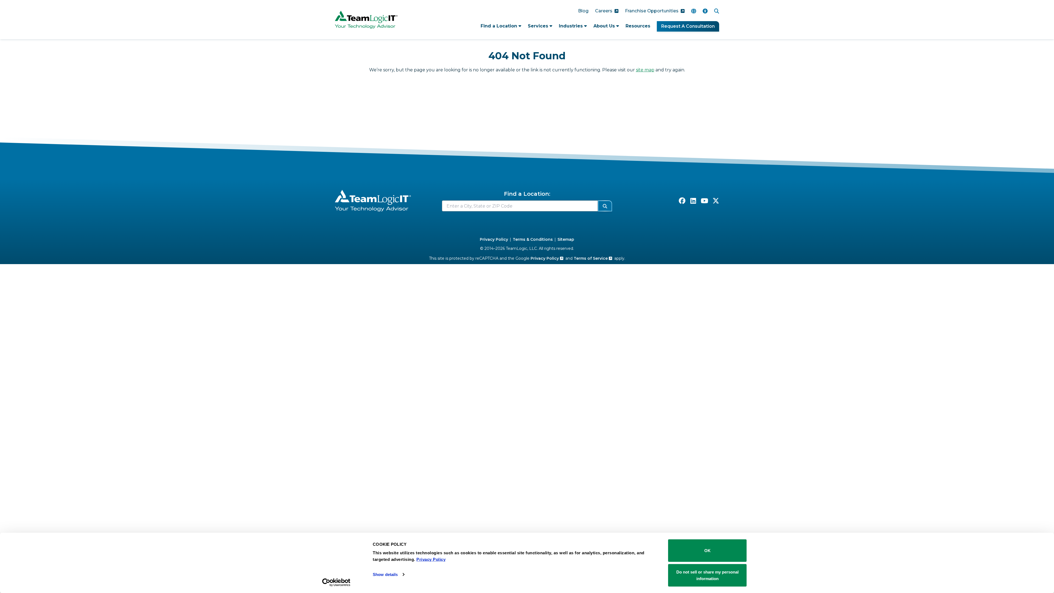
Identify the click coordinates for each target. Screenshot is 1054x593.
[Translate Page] (693, 11)
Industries (571, 26)
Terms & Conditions (533, 239)
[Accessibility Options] (705, 11)
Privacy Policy (494, 239)
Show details (385, 574)
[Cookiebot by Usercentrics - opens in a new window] (336, 582)
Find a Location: (527, 194)
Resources (638, 26)
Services (539, 26)
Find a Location (499, 26)
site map (645, 69)
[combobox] (520, 205)
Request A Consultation (688, 26)
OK (707, 550)
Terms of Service (591, 258)
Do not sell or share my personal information (707, 575)
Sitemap (565, 239)
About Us (604, 26)
